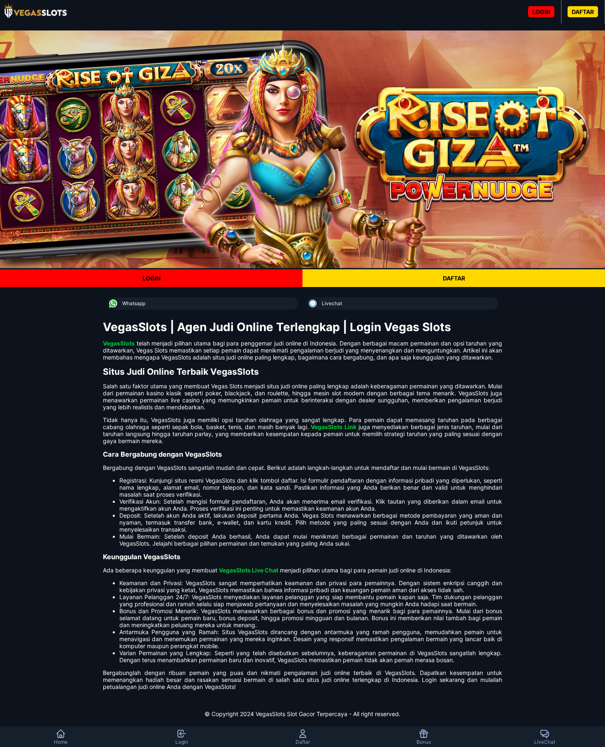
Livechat (332, 303)
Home (60, 742)
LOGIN (541, 11)
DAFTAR (583, 11)
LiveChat (544, 742)
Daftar (303, 742)
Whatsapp (133, 303)
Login (181, 742)
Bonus (424, 742)
